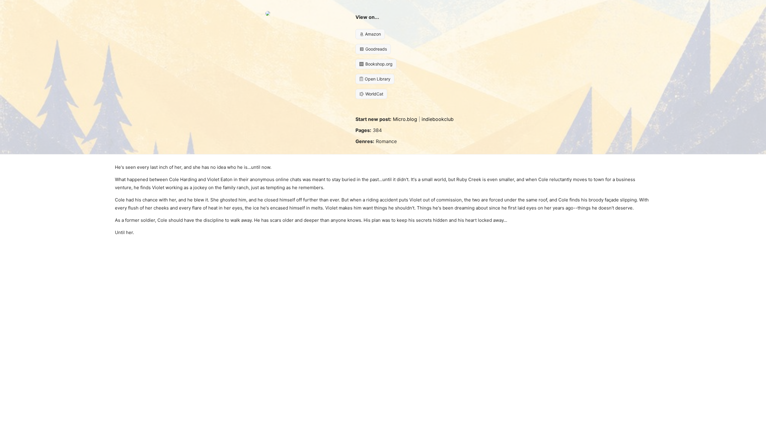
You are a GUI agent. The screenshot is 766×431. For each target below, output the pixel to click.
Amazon (372, 34)
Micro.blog (405, 119)
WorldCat (373, 93)
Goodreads (375, 48)
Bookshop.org (378, 63)
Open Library (377, 78)
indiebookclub (438, 119)
